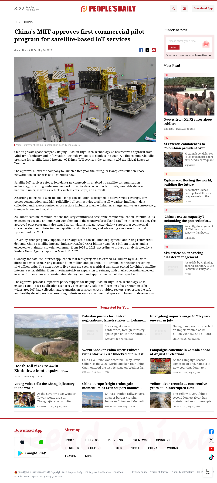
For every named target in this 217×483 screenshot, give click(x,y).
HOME (18, 22)
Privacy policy (139, 472)
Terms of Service (159, 472)
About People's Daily (183, 472)
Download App (203, 8)
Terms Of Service (203, 55)
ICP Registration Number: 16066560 (104, 472)
